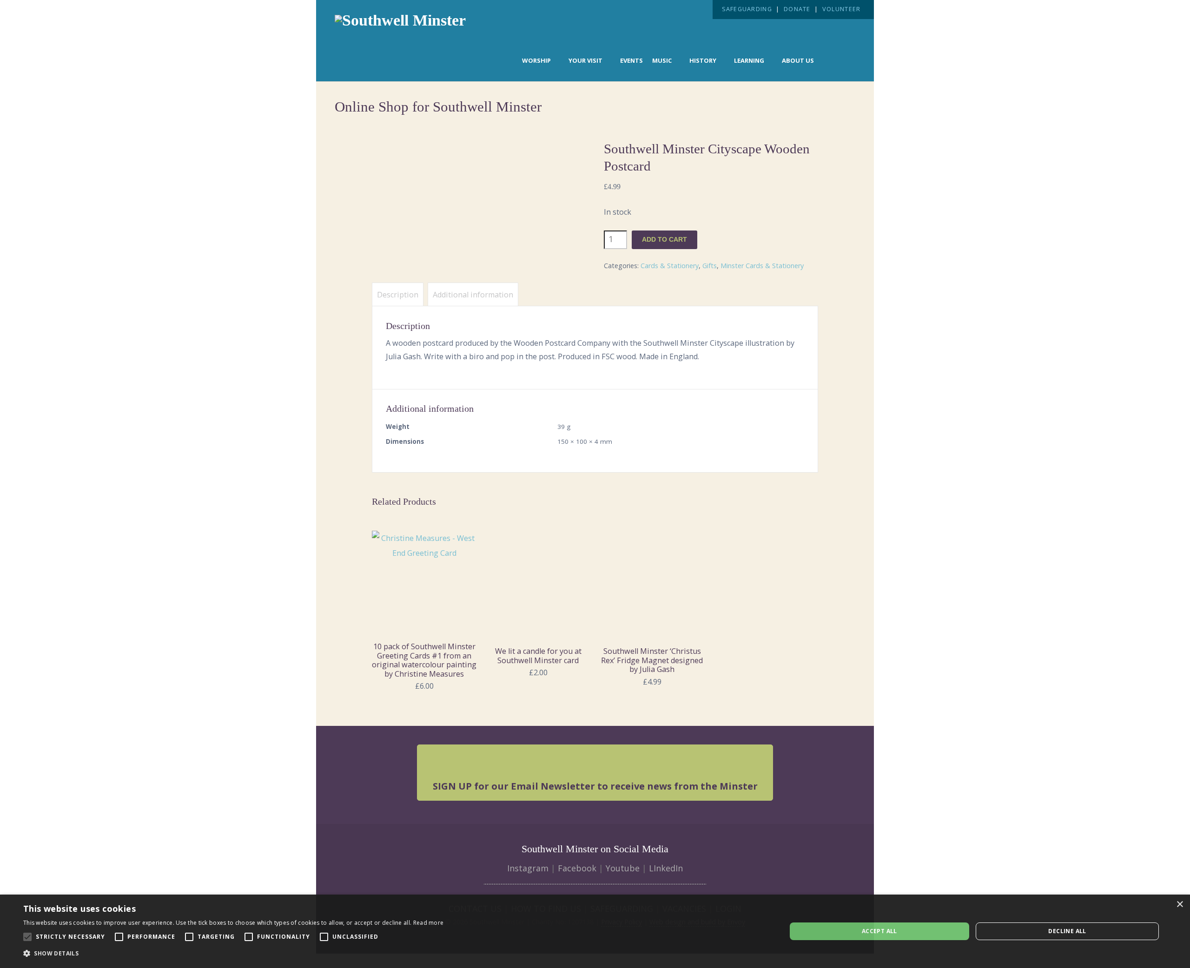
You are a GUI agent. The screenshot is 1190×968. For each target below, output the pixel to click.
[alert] (595, 931)
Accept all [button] (879, 931)
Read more (428, 923)
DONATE (797, 9)
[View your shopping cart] (839, 59)
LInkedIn (666, 868)
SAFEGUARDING (747, 9)
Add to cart (664, 239)
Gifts (709, 265)
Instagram (528, 868)
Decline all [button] (1067, 931)
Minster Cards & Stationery (762, 265)
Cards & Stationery (670, 265)
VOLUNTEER (841, 9)
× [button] (1179, 904)
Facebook (577, 868)
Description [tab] (397, 295)
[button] (233, 953)
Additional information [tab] (473, 295)
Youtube (623, 868)
